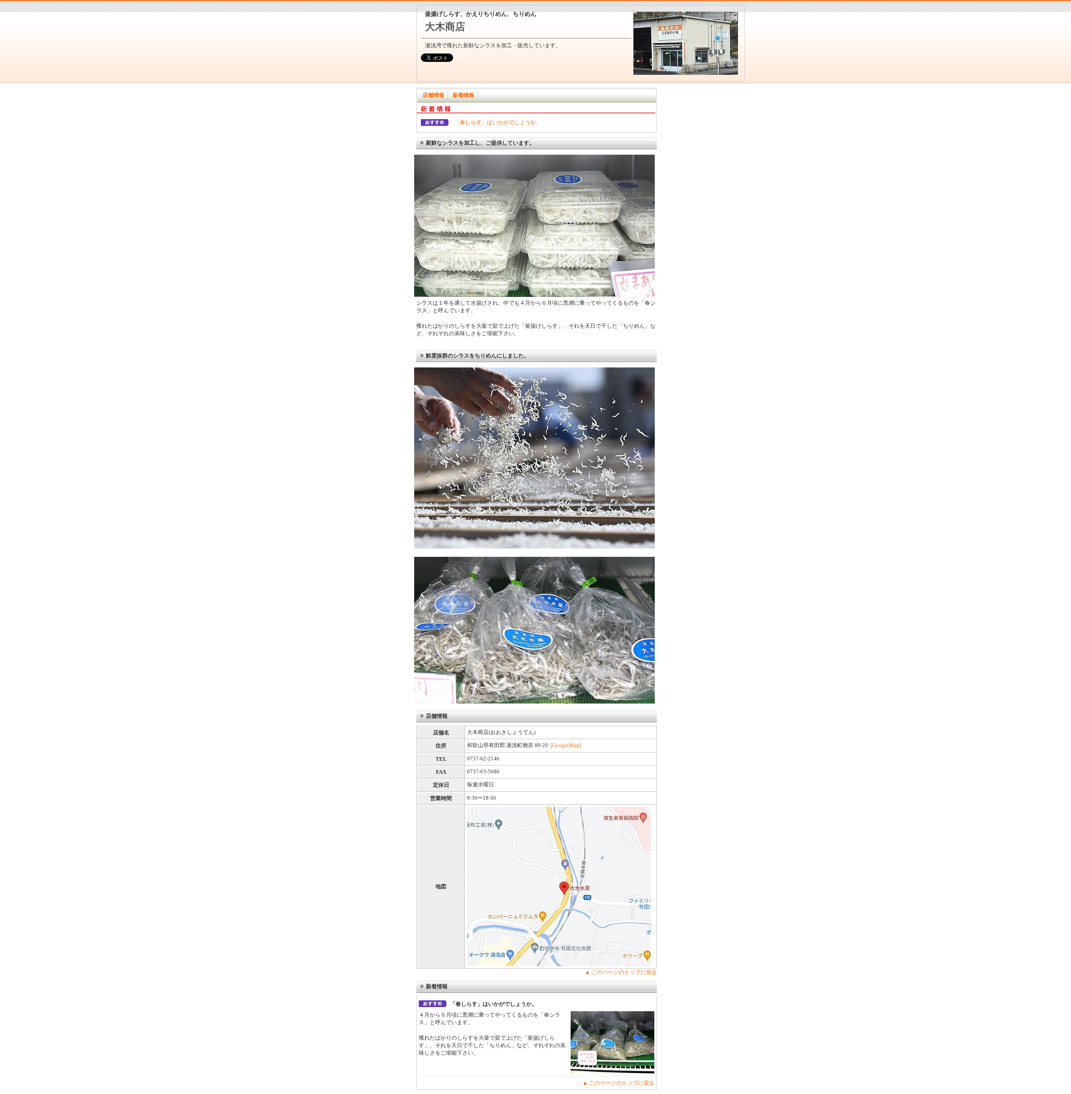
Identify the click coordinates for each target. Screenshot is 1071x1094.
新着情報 (463, 95)
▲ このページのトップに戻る (621, 972)
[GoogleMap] (566, 745)
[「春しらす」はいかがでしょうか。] (612, 1072)
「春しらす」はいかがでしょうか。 (497, 122)
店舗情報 (433, 95)
